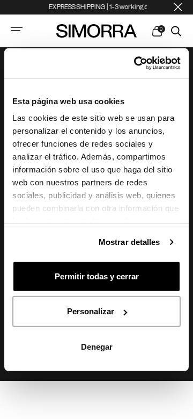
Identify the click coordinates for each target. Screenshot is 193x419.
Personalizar (90, 311)
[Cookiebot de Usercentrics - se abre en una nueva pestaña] (136, 63)
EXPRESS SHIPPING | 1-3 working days (102, 7)
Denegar (97, 346)
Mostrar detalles (129, 242)
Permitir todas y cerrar (97, 275)
